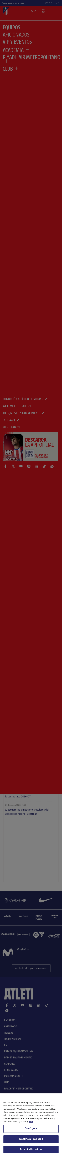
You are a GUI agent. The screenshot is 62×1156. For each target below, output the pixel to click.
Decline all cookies (31, 1139)
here (31, 1122)
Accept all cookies (31, 1149)
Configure (31, 1128)
